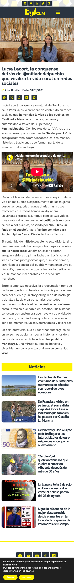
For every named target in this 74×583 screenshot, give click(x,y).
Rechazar (26, 577)
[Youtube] (31, 3)
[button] (4, 97)
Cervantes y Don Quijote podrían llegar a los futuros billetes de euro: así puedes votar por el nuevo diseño (55, 437)
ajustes (30, 571)
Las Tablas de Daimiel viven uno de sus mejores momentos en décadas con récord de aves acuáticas (55, 384)
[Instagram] (37, 3)
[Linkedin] (49, 3)
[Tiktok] (43, 3)
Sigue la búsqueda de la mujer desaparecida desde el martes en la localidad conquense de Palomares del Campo (54, 516)
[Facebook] (25, 3)
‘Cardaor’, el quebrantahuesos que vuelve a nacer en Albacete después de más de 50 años (53, 464)
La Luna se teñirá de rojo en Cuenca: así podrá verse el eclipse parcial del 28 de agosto (54, 490)
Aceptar (10, 577)
